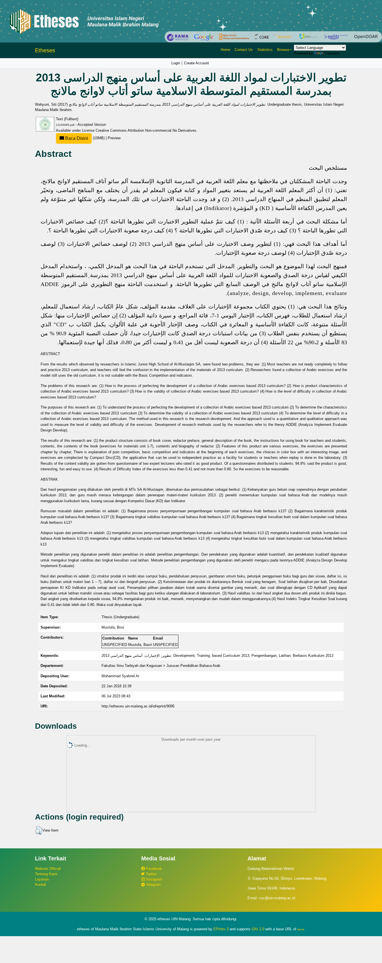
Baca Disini (76, 138)
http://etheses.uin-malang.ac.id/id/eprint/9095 (138, 706)
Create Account (196, 63)
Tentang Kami (46, 874)
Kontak (40, 884)
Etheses (45, 50)
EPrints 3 (220, 929)
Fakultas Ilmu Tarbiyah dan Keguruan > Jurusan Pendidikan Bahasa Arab (161, 666)
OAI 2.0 (258, 929)
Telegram (153, 884)
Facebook (153, 869)
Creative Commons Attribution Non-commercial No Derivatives (146, 130)
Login (175, 63)
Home (225, 50)
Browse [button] (283, 50)
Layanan (42, 879)
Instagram (153, 879)
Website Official (48, 869)
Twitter (151, 874)
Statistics (265, 50)
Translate (331, 53)
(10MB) (85, 138)
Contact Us (244, 50)
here (300, 929)
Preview (114, 138)
